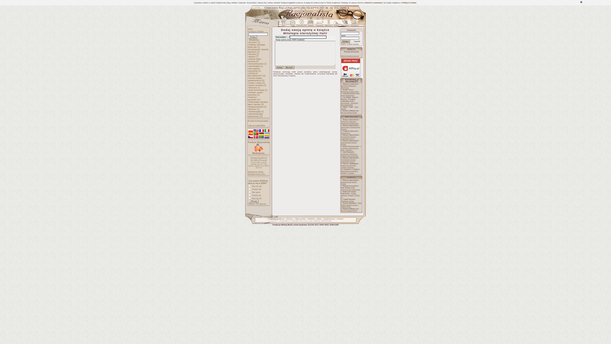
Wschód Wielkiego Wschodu (348, 87)
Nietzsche (253, 88)
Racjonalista (284, 221)
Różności (253, 109)
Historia (252, 57)
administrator (326, 221)
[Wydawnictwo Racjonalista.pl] (328, 24)
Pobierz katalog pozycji (350, 56)
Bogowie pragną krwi (350, 92)
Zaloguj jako (351, 30)
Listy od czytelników (256, 126)
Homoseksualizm (256, 64)
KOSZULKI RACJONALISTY (255, 74)
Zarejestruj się (329, 219)
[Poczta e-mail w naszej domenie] (292, 24)
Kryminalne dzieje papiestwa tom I (348, 138)
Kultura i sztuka (255, 83)
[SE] (261, 137)
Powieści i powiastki (252, 98)
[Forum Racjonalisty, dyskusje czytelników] (284, 24)
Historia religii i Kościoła (254, 60)
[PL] (250, 130)
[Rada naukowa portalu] (345, 24)
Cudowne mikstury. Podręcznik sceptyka (349, 155)
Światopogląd (254, 112)
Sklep (250, 29)
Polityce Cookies (409, 3)
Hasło (343, 36)
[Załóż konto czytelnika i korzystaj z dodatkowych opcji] (354, 24)
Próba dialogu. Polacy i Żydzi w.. (350, 195)
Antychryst (345, 133)
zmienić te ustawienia (373, 3)
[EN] (256, 130)
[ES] (250, 134)
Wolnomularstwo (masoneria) (255, 115)
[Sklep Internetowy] (310, 24)
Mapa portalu (300, 219)
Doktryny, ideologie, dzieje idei (257, 46)
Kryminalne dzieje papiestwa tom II (348, 161)
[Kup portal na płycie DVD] (301, 24)
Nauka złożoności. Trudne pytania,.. (348, 166)
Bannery (289, 219)
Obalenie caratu (347, 201)
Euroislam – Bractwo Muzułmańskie (349, 104)
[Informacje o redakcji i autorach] (336, 24)
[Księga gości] (320, 24)
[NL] (267, 137)
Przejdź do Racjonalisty (258, 121)
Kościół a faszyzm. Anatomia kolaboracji (350, 122)
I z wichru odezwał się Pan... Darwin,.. (351, 148)
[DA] (256, 137)
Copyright (294, 221)
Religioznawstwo (256, 107)
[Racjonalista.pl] (305, 19)
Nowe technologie (256, 90)
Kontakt (340, 219)
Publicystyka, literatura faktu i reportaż (258, 103)
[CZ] (250, 137)
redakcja (316, 221)
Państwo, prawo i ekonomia (255, 93)
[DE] (261, 134)
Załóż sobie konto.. (350, 44)
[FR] (261, 130)
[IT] (267, 130)
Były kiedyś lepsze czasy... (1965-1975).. (351, 205)
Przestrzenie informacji (350, 190)
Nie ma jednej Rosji (349, 113)
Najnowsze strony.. (256, 172)
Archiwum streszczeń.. (257, 174)
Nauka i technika (256, 85)
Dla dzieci (253, 42)
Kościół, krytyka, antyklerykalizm (255, 79)
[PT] (256, 134)
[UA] (267, 134)
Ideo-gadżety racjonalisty (254, 70)
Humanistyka (254, 66)
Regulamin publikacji (276, 219)
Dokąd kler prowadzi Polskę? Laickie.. (349, 172)
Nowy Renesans (347, 95)
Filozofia (252, 54)
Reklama (311, 219)
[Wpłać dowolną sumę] (258, 151)
